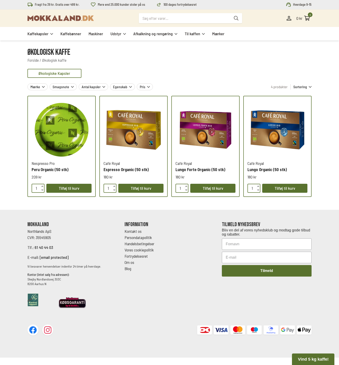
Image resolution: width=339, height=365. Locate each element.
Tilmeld (266, 271)
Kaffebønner (70, 33)
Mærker (218, 33)
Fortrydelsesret (136, 256)
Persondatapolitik (138, 237)
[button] (313, 359)
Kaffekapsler (37, 33)
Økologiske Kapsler (54, 73)
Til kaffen (192, 33)
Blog (128, 268)
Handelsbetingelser (140, 243)
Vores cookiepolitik (139, 249)
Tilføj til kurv (69, 188)
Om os (129, 262)
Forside (33, 60)
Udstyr (115, 33)
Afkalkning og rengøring (153, 33)
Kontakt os (133, 231)
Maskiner (96, 33)
